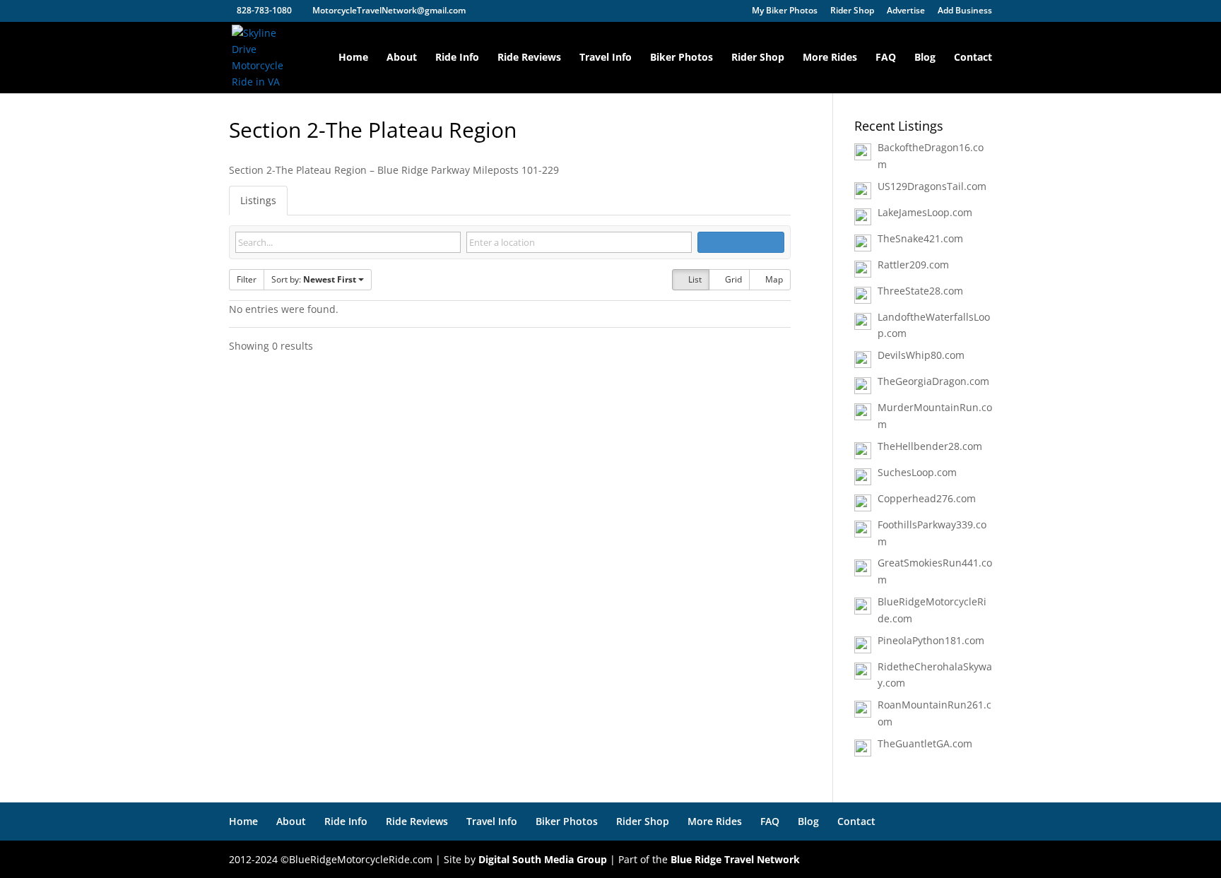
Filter (246, 279)
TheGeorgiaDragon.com (933, 381)
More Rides (830, 58)
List (694, 279)
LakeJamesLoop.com (925, 212)
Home (353, 58)
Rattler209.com (913, 264)
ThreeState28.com (920, 290)
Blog (925, 58)
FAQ (885, 58)
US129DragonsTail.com (932, 186)
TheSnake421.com (920, 238)
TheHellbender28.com (930, 446)
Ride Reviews (529, 58)
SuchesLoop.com (917, 472)
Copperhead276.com (927, 498)
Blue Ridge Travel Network (735, 859)
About (402, 58)
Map (773, 279)
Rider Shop (852, 11)
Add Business (965, 11)
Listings (258, 200)
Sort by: (313, 279)
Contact (973, 58)
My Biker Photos (785, 11)
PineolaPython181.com (931, 640)
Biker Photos (681, 58)
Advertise (906, 11)
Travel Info (605, 58)
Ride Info (457, 58)
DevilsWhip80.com (921, 355)
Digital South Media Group (542, 859)
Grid (732, 279)
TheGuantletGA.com (925, 743)
